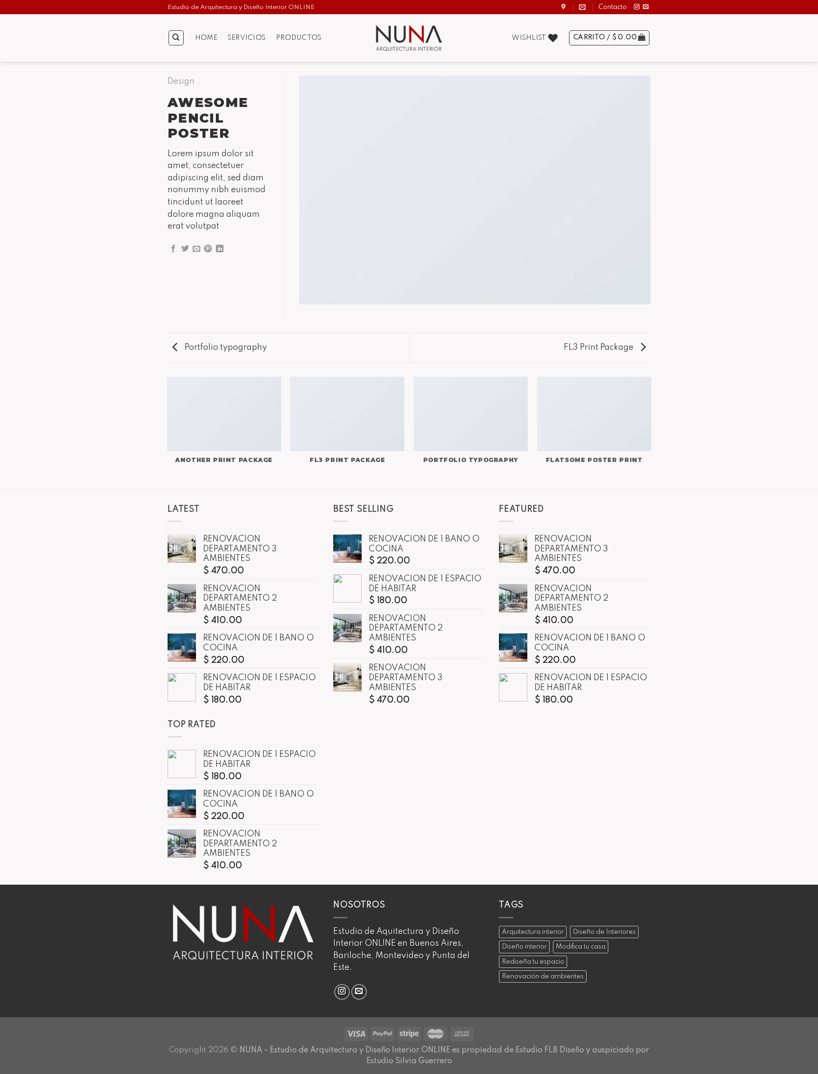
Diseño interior (524, 946)
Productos (298, 38)
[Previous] (167, 432)
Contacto (612, 7)
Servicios (247, 38)
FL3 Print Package (599, 347)
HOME (206, 38)
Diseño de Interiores (604, 932)
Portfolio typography (225, 347)
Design (181, 81)
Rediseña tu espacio (533, 962)
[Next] (650, 432)
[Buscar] (176, 37)
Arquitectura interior (533, 932)
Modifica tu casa (580, 946)
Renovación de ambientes (543, 976)
